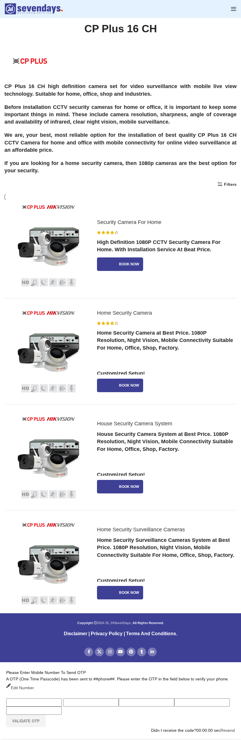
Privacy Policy (107, 633)
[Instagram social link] (110, 652)
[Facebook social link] (88, 652)
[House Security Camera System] (48, 457)
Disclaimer (75, 633)
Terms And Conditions (151, 633)
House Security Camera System (134, 424)
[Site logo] (33, 8)
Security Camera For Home (129, 222)
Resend (227, 730)
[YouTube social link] (120, 652)
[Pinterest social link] (131, 652)
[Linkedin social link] (152, 652)
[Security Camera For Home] (48, 245)
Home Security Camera (124, 313)
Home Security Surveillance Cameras (141, 529)
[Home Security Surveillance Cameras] (48, 563)
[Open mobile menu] (234, 9)
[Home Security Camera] (48, 351)
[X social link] (99, 652)
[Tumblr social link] (141, 652)
